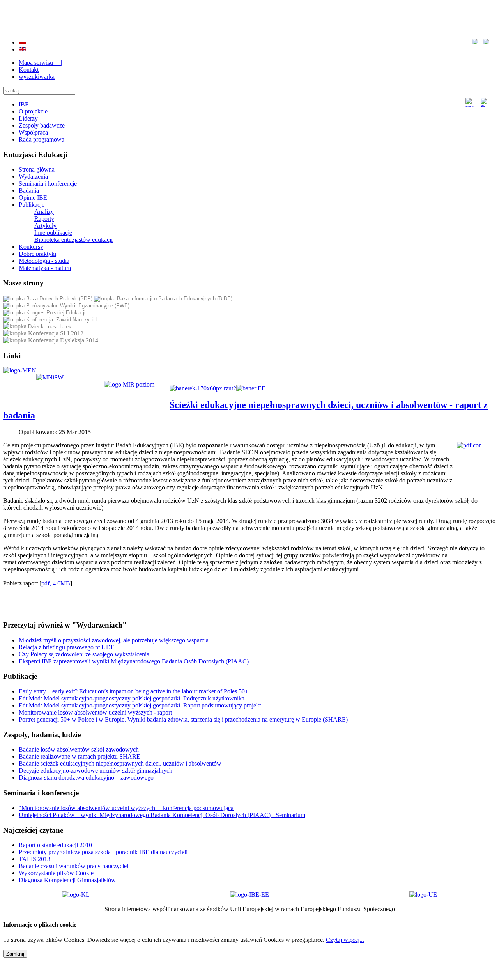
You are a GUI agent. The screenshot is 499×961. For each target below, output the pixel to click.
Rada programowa (41, 139)
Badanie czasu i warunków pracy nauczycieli (74, 866)
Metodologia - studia (44, 260)
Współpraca (33, 132)
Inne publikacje (53, 232)
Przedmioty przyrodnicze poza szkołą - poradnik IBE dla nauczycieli (103, 852)
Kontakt (29, 69)
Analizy (44, 211)
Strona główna (37, 169)
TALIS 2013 (34, 859)
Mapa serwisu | (40, 62)
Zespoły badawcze (42, 125)
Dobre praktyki (37, 253)
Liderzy (28, 118)
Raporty (44, 218)
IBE (24, 104)
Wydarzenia (33, 176)
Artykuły (45, 225)
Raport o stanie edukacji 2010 (55, 845)
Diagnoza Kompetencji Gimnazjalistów (67, 880)
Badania (29, 190)
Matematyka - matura (45, 267)
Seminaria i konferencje (48, 183)
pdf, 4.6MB (55, 583)
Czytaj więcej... (345, 939)
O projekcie (33, 111)
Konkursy (31, 246)
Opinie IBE (33, 197)
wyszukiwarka (37, 76)
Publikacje (31, 204)
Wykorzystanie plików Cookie (56, 873)
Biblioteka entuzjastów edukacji (73, 239)
